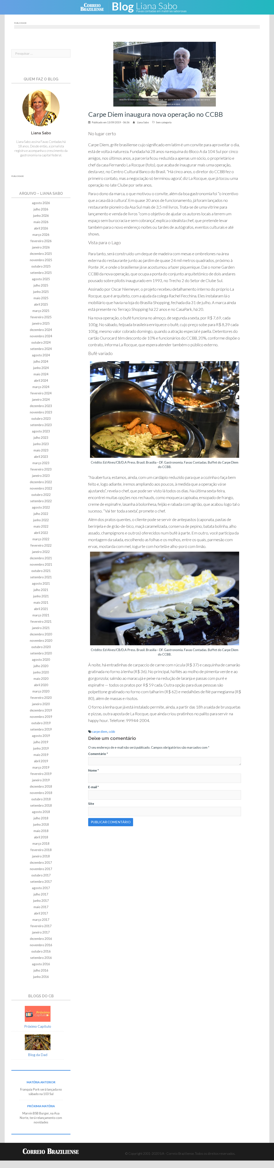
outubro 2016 (41, 951)
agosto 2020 (41, 660)
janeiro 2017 (41, 932)
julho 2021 (41, 590)
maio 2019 (41, 755)
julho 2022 (41, 514)
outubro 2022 (41, 495)
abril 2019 (41, 761)
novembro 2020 (41, 640)
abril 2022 (41, 533)
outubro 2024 (41, 342)
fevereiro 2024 (41, 393)
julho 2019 (41, 742)
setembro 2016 (41, 958)
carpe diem (99, 732)
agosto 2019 (41, 736)
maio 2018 (41, 831)
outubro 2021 (41, 571)
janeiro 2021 (41, 628)
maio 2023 (41, 450)
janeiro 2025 (41, 323)
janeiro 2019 (41, 780)
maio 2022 (41, 526)
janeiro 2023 (41, 476)
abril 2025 (41, 304)
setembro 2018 (41, 805)
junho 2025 (41, 292)
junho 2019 (41, 748)
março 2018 (40, 843)
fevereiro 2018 (41, 850)
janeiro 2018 (41, 856)
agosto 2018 (41, 812)
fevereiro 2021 (41, 621)
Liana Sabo (143, 122)
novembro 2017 (41, 869)
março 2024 (40, 387)
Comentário (98, 754)
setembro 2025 (41, 273)
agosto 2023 (41, 431)
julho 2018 (41, 818)
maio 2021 (41, 602)
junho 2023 (41, 444)
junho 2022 (41, 520)
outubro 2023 (41, 418)
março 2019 (40, 767)
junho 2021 (41, 596)
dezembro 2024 (41, 330)
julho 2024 (41, 361)
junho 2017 (41, 901)
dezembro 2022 (41, 482)
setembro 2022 (41, 501)
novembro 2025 (41, 260)
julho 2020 (41, 666)
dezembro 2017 (41, 862)
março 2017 (40, 920)
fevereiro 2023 (41, 469)
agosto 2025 (41, 279)
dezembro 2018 (41, 786)
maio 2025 (41, 298)
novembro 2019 (41, 717)
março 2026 (40, 235)
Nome (93, 770)
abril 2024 (41, 380)
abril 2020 (41, 685)
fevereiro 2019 (41, 774)
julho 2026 (41, 209)
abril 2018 (41, 837)
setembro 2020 (41, 653)
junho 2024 (41, 368)
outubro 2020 (41, 647)
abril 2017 (41, 913)
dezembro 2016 (41, 939)
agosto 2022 (41, 507)
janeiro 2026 (41, 247)
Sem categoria (163, 122)
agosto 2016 (41, 964)
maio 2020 (41, 679)
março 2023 (40, 463)
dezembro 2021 (41, 558)
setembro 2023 (41, 425)
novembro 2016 (41, 945)
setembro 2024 (41, 349)
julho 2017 (41, 894)
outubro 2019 (41, 723)
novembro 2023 (41, 412)
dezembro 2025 (41, 254)
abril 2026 (41, 228)
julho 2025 (41, 285)
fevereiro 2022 (41, 545)
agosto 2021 (41, 583)
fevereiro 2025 (41, 317)
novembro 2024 (41, 336)
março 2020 (40, 691)
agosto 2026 (41, 203)
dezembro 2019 (41, 710)
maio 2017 (41, 907)
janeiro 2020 (41, 704)
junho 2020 (41, 672)
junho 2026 (41, 216)
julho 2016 (41, 970)
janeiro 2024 (41, 399)
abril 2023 (41, 457)
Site (91, 804)
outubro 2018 (41, 799)
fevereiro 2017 (41, 926)
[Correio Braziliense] (95, 7)
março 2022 (40, 539)
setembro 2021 (41, 577)
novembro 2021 (41, 564)
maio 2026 (41, 222)
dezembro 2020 (41, 634)
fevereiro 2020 (41, 698)
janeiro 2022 (41, 552)
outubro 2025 (41, 266)
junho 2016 (41, 977)
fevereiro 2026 (41, 241)
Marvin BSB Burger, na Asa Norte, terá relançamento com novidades (41, 1117)
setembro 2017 (41, 882)
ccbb (112, 732)
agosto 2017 (41, 888)
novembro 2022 (41, 488)
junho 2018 (41, 824)
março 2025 (40, 311)
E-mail (93, 787)
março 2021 (40, 615)
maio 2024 (41, 374)
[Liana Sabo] (152, 7)
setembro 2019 (41, 729)
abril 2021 (41, 609)
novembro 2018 (41, 793)
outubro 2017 (41, 875)
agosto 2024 (41, 355)
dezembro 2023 (41, 406)
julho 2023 (41, 438)
